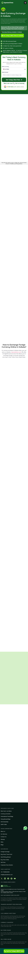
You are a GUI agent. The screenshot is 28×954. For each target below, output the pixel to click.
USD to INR (8, 925)
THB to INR (3, 926)
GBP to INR (24, 925)
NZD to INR (8, 926)
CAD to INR (13, 925)
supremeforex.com (16, 352)
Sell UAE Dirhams (14, 943)
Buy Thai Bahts (7, 934)
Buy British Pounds (11, 932)
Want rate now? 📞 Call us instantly (14, 83)
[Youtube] (15, 878)
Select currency (5, 66)
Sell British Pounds (11, 942)
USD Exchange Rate (12, 918)
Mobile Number (5, 72)
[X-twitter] (2, 878)
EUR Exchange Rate (8, 917)
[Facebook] (8, 878)
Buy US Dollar (4, 932)
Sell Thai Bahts (7, 943)
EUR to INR (19, 925)
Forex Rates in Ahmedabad (6, 898)
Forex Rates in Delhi (17, 898)
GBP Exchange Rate (17, 917)
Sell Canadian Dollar (20, 942)
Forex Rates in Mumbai (21, 899)
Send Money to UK (14, 907)
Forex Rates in (4, 900)
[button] (25, 2)
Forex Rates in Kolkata (11, 899)
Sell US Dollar (4, 942)
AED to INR (3, 925)
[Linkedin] (5, 878)
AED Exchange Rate (5, 916)
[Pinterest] (11, 878)
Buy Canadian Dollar (20, 932)
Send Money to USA (5, 907)
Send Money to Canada (10, 908)
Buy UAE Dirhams (14, 934)
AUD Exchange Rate (14, 916)
